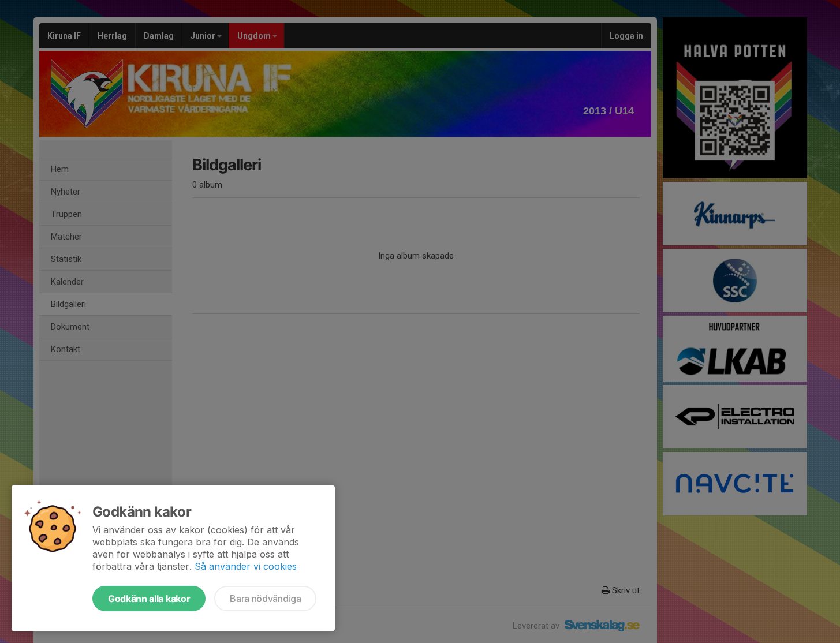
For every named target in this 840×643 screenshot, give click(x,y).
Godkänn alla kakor (149, 598)
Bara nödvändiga (265, 598)
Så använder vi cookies (246, 566)
